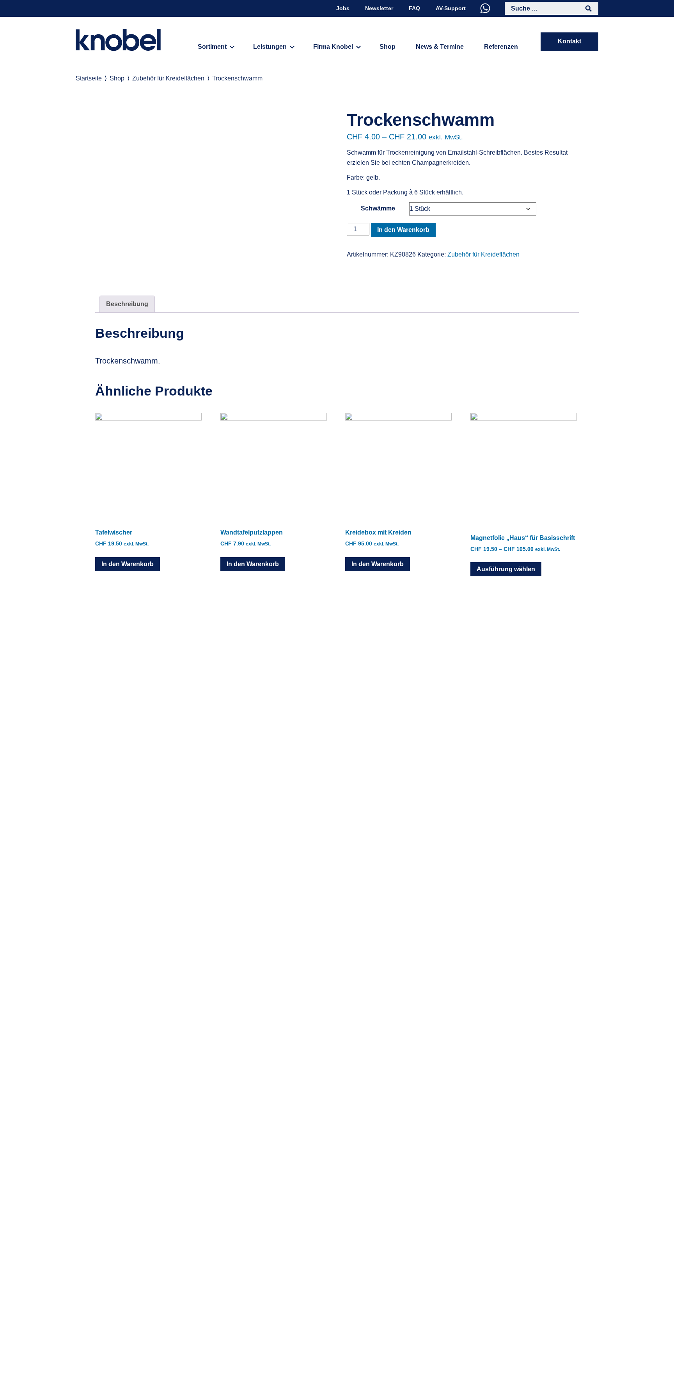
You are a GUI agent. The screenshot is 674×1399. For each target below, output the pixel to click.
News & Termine (440, 46)
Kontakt (569, 41)
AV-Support (451, 8)
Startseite (89, 78)
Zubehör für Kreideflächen (168, 78)
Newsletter (379, 8)
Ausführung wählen (506, 569)
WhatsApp (485, 8)
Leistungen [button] (270, 46)
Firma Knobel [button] (333, 46)
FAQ (414, 8)
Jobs (342, 8)
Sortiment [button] (212, 46)
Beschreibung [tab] (127, 304)
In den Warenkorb (403, 229)
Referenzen (501, 46)
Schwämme (378, 208)
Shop (388, 46)
